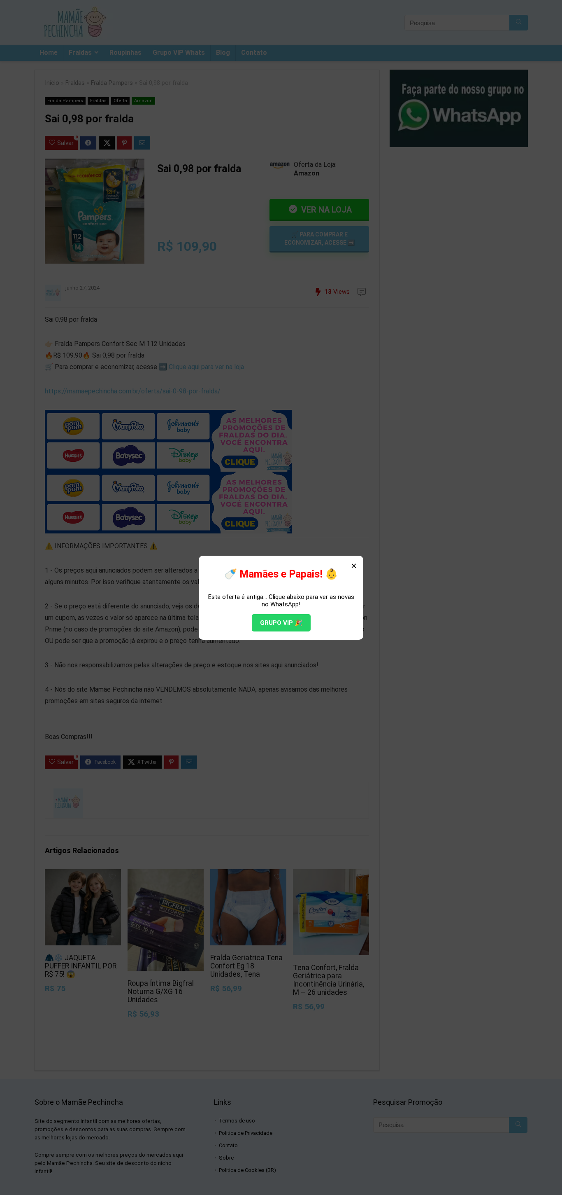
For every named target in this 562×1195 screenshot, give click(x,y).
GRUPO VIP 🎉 (281, 623)
